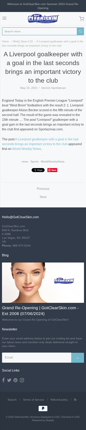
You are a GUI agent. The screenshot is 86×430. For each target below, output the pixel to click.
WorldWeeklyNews (52, 161)
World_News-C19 (23, 41)
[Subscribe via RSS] (75, 399)
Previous (43, 188)
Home (5, 41)
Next (43, 197)
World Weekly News (26, 149)
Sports (34, 161)
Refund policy (59, 399)
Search (12, 399)
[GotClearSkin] (43, 18)
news (25, 161)
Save (53, 169)
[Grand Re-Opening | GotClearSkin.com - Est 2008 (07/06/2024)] (43, 283)
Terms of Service (33, 399)
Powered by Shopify (43, 420)
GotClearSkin (21, 417)
